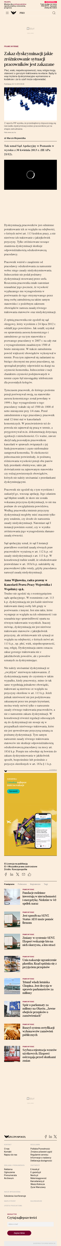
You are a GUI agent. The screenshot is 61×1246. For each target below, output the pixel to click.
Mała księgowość (38, 1178)
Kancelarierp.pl (37, 1181)
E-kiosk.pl (34, 1169)
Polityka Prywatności (40, 1149)
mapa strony (10, 1201)
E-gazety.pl (35, 1172)
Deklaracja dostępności (41, 1160)
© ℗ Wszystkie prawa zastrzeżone (20, 866)
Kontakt (7, 1152)
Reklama (8, 1169)
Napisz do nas (10, 1155)
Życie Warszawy (38, 1187)
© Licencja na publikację (16, 864)
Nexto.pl (34, 1175)
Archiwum (9, 1178)
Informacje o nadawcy (40, 1158)
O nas (6, 1149)
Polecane (22, 884)
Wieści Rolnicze (37, 1184)
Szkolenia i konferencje (15, 1196)
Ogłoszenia (9, 1172)
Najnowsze (35, 884)
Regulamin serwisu (39, 1155)
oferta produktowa (13, 1206)
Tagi (46, 884)
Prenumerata (10, 1175)
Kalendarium (36, 1201)
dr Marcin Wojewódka (15, 138)
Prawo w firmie (11, 46)
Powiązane (9, 884)
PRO (22, 12)
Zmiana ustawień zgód (41, 1152)
